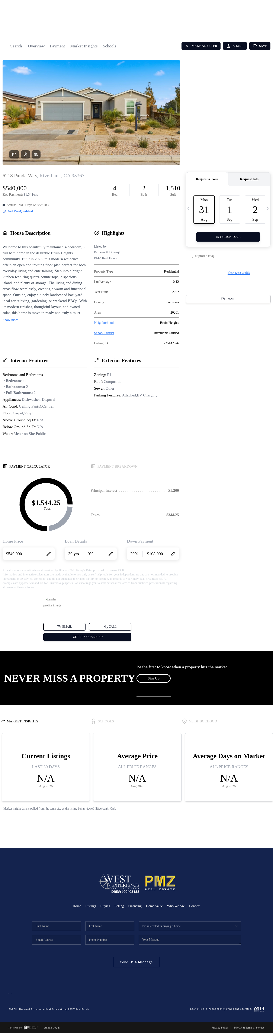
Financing (135, 906)
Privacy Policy (220, 1027)
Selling (119, 906)
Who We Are (176, 906)
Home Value (154, 906)
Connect (194, 906)
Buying (105, 906)
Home (77, 906)
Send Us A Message (136, 962)
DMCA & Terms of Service (249, 1027)
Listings (90, 906)
